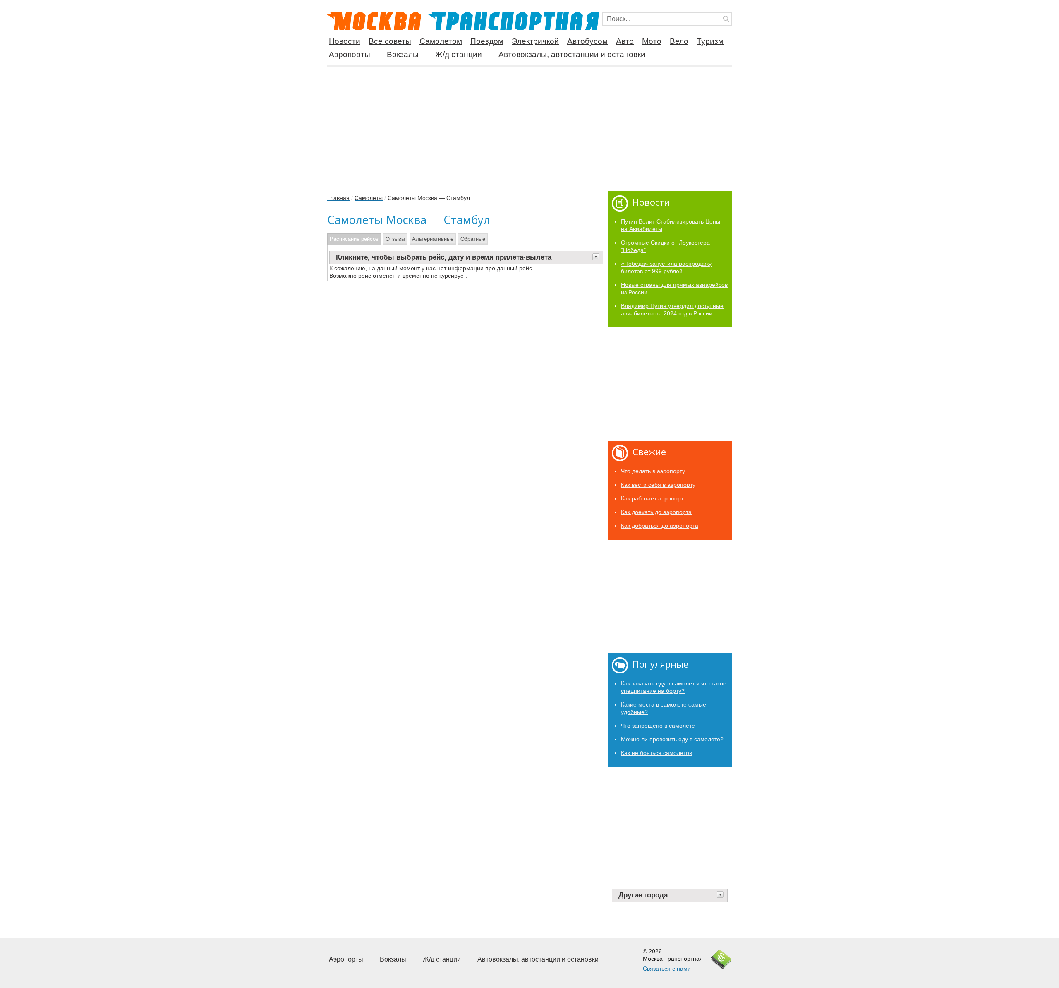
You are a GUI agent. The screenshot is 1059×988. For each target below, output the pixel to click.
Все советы (390, 41)
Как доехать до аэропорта (656, 512)
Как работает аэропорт (652, 498)
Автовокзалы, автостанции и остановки (571, 54)
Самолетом (440, 41)
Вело (679, 41)
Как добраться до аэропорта (659, 525)
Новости (344, 41)
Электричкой (535, 41)
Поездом (486, 41)
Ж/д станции (458, 54)
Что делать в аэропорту (653, 471)
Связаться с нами (667, 968)
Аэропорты (349, 54)
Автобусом (587, 41)
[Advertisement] (529, 126)
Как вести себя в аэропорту (658, 484)
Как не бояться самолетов (656, 753)
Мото (651, 41)
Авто (625, 41)
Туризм (710, 41)
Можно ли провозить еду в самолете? (672, 739)
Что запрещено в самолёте (658, 725)
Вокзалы (403, 54)
